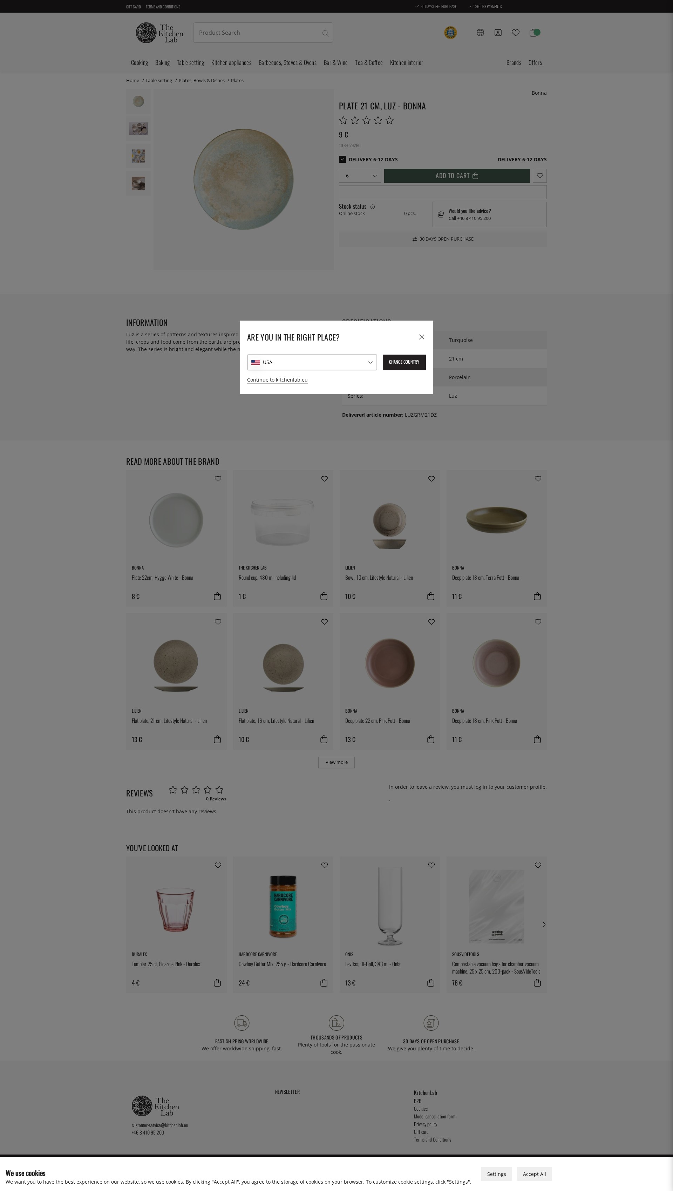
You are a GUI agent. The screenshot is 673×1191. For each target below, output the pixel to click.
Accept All (534, 1174)
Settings (496, 1174)
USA (267, 362)
